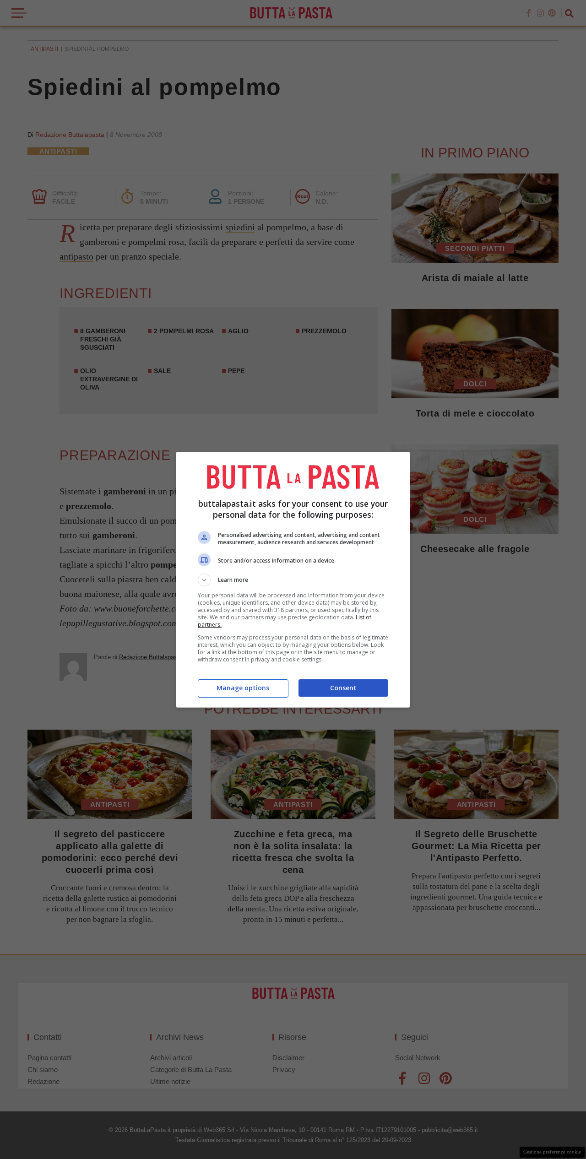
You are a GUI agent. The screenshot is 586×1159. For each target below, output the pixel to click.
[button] (293, 580)
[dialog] (293, 580)
